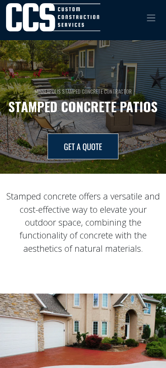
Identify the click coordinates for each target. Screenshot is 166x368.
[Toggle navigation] (151, 17)
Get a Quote (83, 146)
